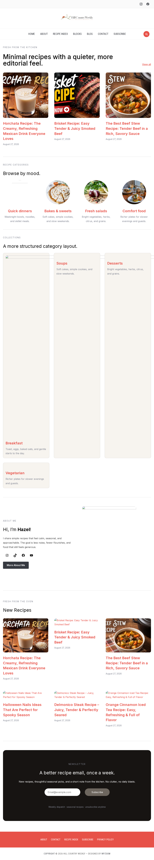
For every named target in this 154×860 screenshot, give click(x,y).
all (149, 64)
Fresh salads (96, 211)
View (145, 64)
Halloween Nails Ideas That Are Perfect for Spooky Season (22, 709)
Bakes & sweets (58, 211)
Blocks (77, 33)
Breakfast (14, 443)
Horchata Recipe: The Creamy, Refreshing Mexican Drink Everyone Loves (24, 131)
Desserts (115, 263)
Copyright (49, 853)
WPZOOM (106, 853)
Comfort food (134, 211)
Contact (103, 33)
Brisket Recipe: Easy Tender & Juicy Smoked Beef (74, 128)
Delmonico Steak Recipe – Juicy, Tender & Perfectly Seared (76, 709)
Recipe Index (60, 33)
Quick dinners (20, 211)
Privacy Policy (105, 839)
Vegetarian (15, 473)
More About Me (16, 565)
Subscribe (120, 33)
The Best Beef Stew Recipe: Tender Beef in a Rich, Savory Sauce (127, 128)
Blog (90, 33)
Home (31, 33)
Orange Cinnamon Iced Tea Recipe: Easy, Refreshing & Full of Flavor (126, 712)
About (44, 33)
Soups (61, 263)
